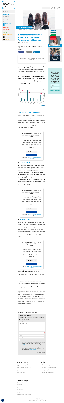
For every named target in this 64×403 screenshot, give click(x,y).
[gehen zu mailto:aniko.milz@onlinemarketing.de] (60, 37)
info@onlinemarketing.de (26, 344)
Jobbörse (7, 29)
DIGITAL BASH (8, 37)
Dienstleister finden (46, 370)
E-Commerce (20, 369)
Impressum (20, 389)
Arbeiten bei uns (21, 387)
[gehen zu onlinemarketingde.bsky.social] (59, 8)
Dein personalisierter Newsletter (48, 365)
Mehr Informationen (31, 151)
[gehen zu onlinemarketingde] (52, 8)
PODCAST (7, 39)
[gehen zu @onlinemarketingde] (54, 8)
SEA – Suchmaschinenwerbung (24, 367)
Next (59, 53)
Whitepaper (8, 23)
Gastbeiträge (20, 384)
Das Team (20, 386)
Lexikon (5, 21)
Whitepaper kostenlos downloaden (49, 367)
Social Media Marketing (28, 29)
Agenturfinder (45, 364)
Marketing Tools (21, 372)
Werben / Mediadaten (22, 382)
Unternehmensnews (8, 18)
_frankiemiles (25, 162)
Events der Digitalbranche (47, 374)
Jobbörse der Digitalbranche (48, 372)
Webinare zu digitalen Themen (48, 369)
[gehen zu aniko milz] (60, 40)
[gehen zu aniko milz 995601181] (60, 39)
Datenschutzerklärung (33, 349)
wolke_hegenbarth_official (29, 112)
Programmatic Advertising (23, 370)
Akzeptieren (31, 155)
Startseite (20, 29)
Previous (50, 53)
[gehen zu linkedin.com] (57, 8)
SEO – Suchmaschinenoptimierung (25, 365)
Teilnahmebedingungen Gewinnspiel (26, 394)
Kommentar (21, 321)
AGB (19, 392)
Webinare (7, 25)
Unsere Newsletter (8, 19)
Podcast (43, 375)
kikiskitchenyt (25, 219)
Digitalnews (6, 16)
